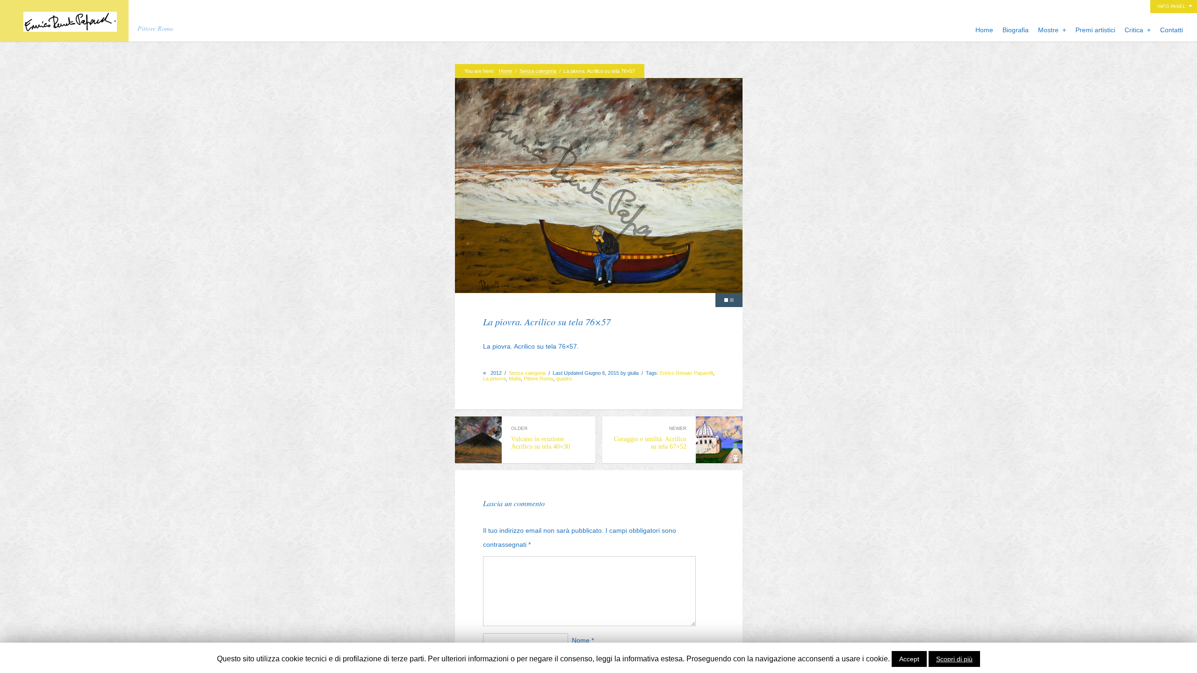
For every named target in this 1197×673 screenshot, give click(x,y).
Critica (1138, 30)
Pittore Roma (538, 378)
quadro (564, 378)
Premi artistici (1095, 30)
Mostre (1052, 30)
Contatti (1171, 30)
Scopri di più (954, 659)
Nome (583, 640)
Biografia (1015, 30)
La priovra (494, 378)
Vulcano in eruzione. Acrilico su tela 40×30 (540, 438)
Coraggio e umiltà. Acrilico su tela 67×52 (650, 438)
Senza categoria (537, 71)
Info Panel (1171, 6)
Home (984, 30)
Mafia (515, 378)
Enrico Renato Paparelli (686, 373)
